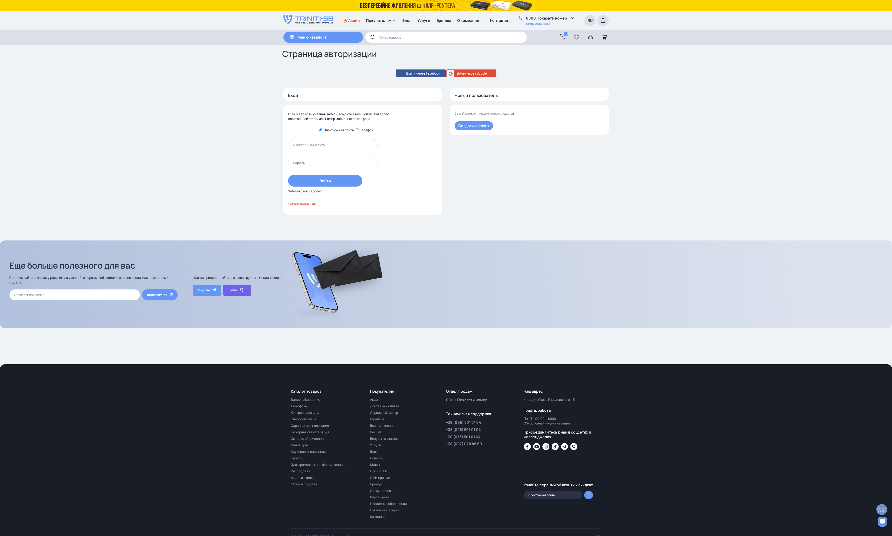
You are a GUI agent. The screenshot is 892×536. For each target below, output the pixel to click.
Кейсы (375, 464)
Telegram (203, 290)
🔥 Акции (351, 20)
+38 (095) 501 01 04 (463, 429)
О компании (468, 20)
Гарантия (377, 419)
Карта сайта (379, 497)
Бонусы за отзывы (384, 438)
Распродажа (300, 471)
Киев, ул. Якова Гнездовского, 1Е (549, 399)
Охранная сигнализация (310, 425)
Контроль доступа (305, 412)
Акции (375, 399)
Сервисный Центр (384, 412)
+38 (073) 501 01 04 (463, 436)
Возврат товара (382, 425)
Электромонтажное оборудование (317, 464)
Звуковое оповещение (308, 451)
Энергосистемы (303, 419)
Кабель (296, 458)
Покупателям (378, 20)
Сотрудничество (383, 490)
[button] (576, 37)
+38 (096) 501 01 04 (463, 422)
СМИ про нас (380, 477)
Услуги (423, 20)
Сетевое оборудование (309, 438)
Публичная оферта (384, 510)
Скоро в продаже (304, 484)
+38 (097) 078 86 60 (464, 443)
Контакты (499, 20)
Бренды (443, 20)
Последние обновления (388, 503)
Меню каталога (312, 37)
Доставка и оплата (384, 406)
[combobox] (446, 37)
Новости (376, 458)
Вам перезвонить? (538, 24)
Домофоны (299, 406)
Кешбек (376, 432)
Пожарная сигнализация (310, 432)
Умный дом (299, 445)
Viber (233, 290)
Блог (406, 20)
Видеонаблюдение (305, 399)
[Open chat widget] (882, 522)
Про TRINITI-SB (381, 471)
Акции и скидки (303, 477)
